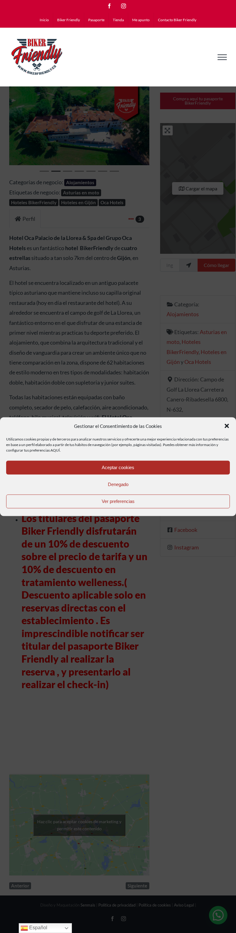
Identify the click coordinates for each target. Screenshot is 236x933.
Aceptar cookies (118, 467)
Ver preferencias (118, 501)
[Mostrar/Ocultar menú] (222, 57)
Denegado (118, 484)
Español (37, 927)
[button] (227, 426)
